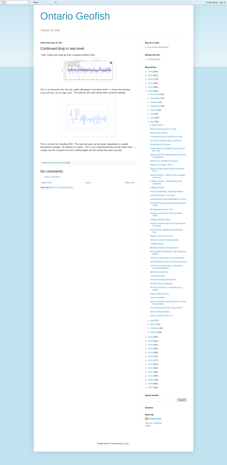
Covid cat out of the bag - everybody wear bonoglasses (166, 267)
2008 (150, 384)
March (153, 324)
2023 (150, 83)
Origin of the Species (159, 294)
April (152, 320)
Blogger (125, 443)
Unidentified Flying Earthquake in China (168, 199)
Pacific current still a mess (161, 236)
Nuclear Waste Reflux (160, 312)
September (155, 106)
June (152, 118)
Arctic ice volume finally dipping (164, 240)
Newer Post (46, 183)
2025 (150, 75)
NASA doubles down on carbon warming (168, 262)
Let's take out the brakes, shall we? (165, 140)
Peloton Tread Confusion (161, 283)
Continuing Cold (157, 276)
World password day (159, 272)
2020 (150, 337)
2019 (150, 341)
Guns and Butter (157, 297)
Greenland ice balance (160, 144)
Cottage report (156, 125)
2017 (150, 348)
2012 (150, 368)
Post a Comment (52, 177)
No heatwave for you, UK (161, 209)
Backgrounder (154, 59)
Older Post (129, 183)
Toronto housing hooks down (163, 279)
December (155, 94)
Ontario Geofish (75, 16)
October (154, 102)
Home (88, 183)
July (152, 114)
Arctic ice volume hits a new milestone (167, 258)
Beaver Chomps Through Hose (164, 248)
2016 (150, 352)
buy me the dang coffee (158, 47)
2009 (150, 380)
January (154, 332)
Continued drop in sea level (162, 195)
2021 (150, 91)
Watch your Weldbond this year (164, 161)
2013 (150, 364)
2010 (150, 376)
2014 (150, 360)
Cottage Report (157, 187)
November (155, 98)
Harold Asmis (154, 419)
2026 (150, 71)
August (153, 110)
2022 (150, 87)
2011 (150, 372)
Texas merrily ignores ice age (163, 129)
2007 (150, 387)
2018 (150, 345)
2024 (150, 79)
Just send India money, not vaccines (166, 308)
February (154, 328)
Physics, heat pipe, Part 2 (161, 165)
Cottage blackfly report (160, 219)
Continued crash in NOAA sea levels (166, 136)
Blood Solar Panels (159, 133)
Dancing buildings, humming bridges (166, 191)
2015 (150, 356)
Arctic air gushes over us (161, 315)
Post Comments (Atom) (63, 187)
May (152, 122)
